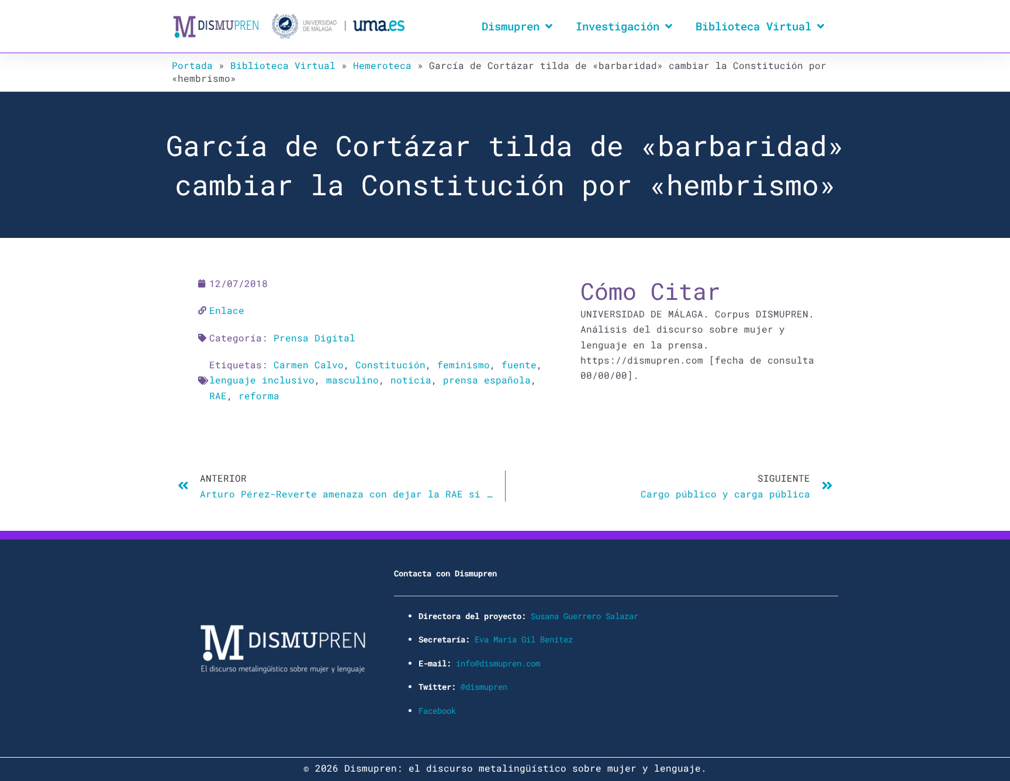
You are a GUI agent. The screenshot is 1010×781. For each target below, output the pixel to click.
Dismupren (510, 26)
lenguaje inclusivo (261, 380)
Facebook (437, 710)
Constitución (390, 364)
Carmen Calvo (309, 364)
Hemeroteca (382, 65)
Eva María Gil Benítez (524, 639)
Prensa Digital (314, 337)
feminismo (463, 364)
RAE (218, 395)
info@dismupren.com (498, 663)
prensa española (487, 380)
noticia (410, 380)
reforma (258, 395)
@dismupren (484, 686)
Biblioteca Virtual (753, 26)
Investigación (617, 26)
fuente (519, 364)
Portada (192, 65)
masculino (352, 380)
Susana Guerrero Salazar (584, 615)
